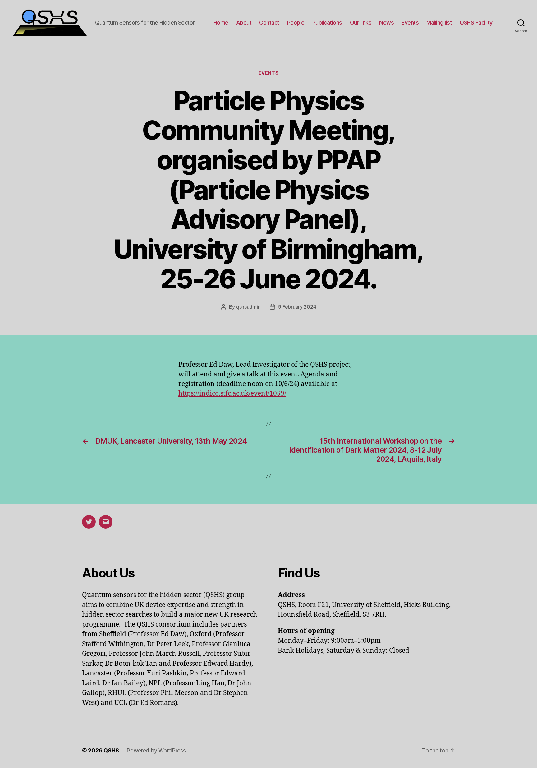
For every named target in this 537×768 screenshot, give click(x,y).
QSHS (111, 750)
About (244, 22)
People (296, 22)
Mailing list (439, 22)
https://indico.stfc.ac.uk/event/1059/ (232, 393)
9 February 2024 (297, 307)
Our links (361, 22)
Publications (327, 22)
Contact (269, 22)
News (386, 22)
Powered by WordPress (156, 750)
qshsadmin (248, 307)
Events (410, 22)
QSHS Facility (476, 22)
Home (220, 22)
